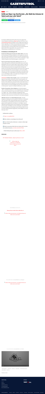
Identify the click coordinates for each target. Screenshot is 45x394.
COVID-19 (13, 368)
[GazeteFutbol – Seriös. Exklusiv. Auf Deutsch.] (22, 4)
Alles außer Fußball (36, 392)
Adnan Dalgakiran (4, 368)
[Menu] (1, 7)
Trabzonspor (4, 77)
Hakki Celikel (17, 368)
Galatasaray (21, 392)
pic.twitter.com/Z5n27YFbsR (18, 127)
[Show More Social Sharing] (21, 20)
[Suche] (43, 1)
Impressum (3, 383)
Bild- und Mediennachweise (5, 387)
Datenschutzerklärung (5, 384)
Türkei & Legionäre (30, 392)
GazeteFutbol (41, 392)
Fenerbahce (17, 392)
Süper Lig (3, 11)
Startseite (3, 9)
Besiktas (14, 392)
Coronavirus (9, 368)
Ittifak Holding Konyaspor (23, 368)
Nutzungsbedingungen (5, 386)
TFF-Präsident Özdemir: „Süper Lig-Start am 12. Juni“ (13, 137)
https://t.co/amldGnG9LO (9, 116)
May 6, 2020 (22, 130)
